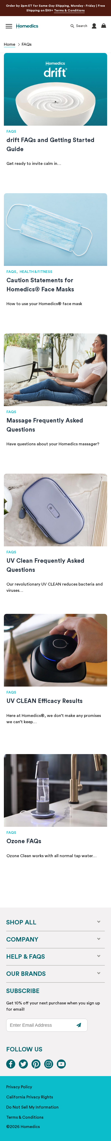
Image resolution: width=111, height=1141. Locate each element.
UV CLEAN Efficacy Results (44, 701)
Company (22, 940)
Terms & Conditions (69, 10)
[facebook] (10, 1067)
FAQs (11, 131)
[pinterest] (36, 1067)
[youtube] (61, 1067)
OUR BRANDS (26, 974)
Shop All (21, 922)
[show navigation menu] (9, 26)
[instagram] (48, 1067)
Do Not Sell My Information (32, 1107)
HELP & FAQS (25, 957)
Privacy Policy (19, 1087)
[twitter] (23, 1067)
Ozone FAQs (23, 841)
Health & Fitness (36, 272)
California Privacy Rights (29, 1097)
